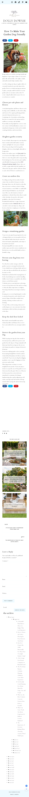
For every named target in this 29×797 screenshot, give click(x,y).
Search (5, 607)
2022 (11, 763)
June (16, 742)
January (17, 752)
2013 (11, 782)
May (16, 744)
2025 (11, 756)
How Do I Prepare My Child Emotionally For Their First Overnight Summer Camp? (21, 649)
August (16, 619)
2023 (11, 761)
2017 (11, 774)
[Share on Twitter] (10, 40)
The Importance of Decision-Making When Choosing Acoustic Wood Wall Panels (21, 729)
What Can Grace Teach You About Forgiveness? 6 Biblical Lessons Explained (21, 714)
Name (3, 579)
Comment (5, 561)
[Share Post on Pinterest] (6, 433)
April (16, 746)
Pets (8, 431)
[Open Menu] (2, 2)
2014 (11, 780)
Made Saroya (14, 794)
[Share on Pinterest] (16, 40)
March (16, 748)
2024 (11, 758)
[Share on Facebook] (4, 40)
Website (4, 593)
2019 (11, 769)
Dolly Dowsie (14, 21)
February (17, 750)
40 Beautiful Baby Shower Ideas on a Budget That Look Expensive (22, 626)
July (16, 739)
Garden (4, 431)
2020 (11, 767)
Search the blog (20, 610)
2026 (11, 617)
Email (3, 586)
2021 (11, 765)
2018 (11, 771)
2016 (11, 776)
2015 (11, 778)
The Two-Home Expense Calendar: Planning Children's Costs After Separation (22, 673)
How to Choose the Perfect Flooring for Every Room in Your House (21, 636)
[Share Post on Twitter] (4, 433)
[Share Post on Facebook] (2, 433)
